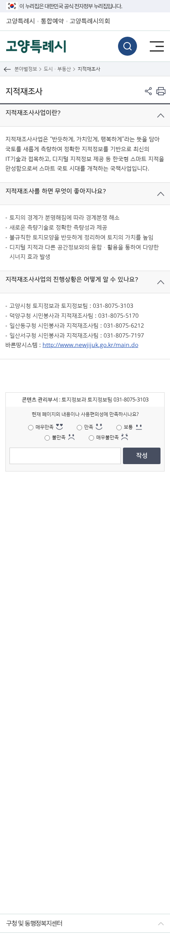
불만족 (59, 437)
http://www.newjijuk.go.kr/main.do (90, 345)
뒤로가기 (7, 69)
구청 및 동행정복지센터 (34, 923)
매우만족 (44, 427)
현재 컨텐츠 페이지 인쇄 (161, 91)
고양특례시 (20, 21)
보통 (128, 427)
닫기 (160, 115)
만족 (88, 427)
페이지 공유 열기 (148, 91)
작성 (142, 455)
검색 (127, 46)
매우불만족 (107, 437)
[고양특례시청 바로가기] (36, 46)
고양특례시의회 (90, 21)
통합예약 (52, 21)
